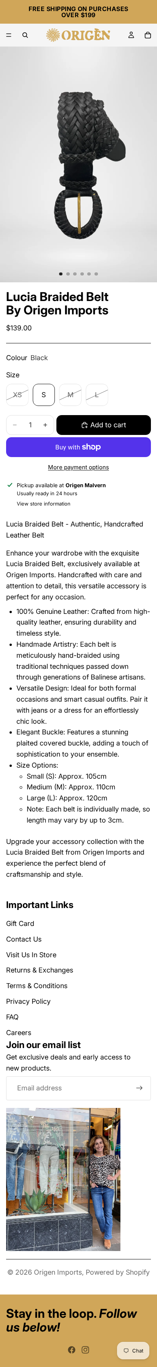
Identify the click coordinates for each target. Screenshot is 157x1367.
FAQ (12, 1017)
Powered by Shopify (118, 1272)
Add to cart (108, 425)
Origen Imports (58, 1272)
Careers (18, 1032)
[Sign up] (139, 1088)
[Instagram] (85, 1349)
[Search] (25, 35)
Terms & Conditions (36, 986)
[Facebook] (71, 1349)
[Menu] (9, 35)
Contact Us (24, 939)
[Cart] (147, 35)
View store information (43, 504)
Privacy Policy (28, 1001)
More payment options (78, 467)
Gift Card (20, 923)
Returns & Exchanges (39, 970)
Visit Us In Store (31, 954)
